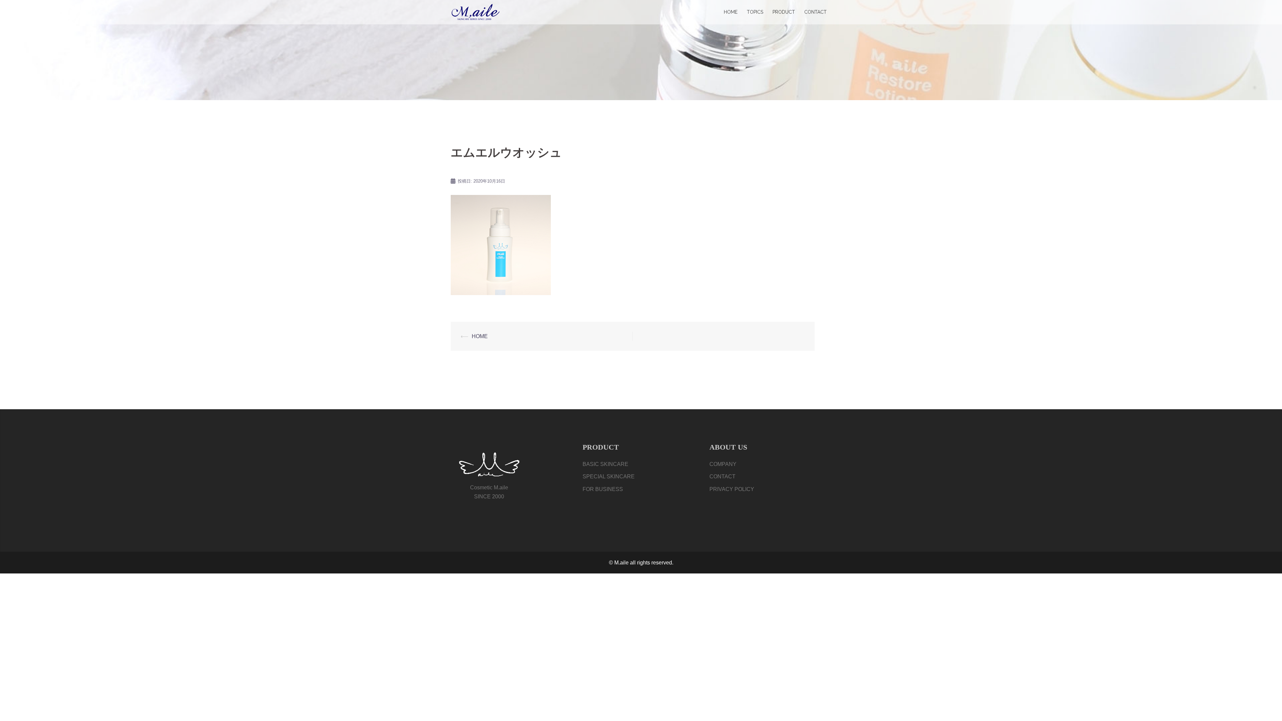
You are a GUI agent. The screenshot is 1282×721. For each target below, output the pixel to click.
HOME (730, 12)
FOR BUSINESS (603, 489)
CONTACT (815, 12)
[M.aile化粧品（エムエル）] (476, 12)
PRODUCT (784, 12)
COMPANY (722, 464)
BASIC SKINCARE (605, 464)
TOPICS (755, 12)
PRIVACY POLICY (731, 489)
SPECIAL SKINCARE (609, 476)
